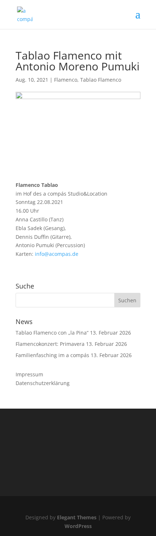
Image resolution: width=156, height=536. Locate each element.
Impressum (29, 374)
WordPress (78, 526)
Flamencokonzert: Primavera (50, 343)
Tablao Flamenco (100, 79)
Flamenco (65, 79)
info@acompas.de (56, 253)
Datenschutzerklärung (43, 383)
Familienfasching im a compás (52, 355)
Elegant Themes (77, 517)
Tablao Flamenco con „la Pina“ (52, 332)
